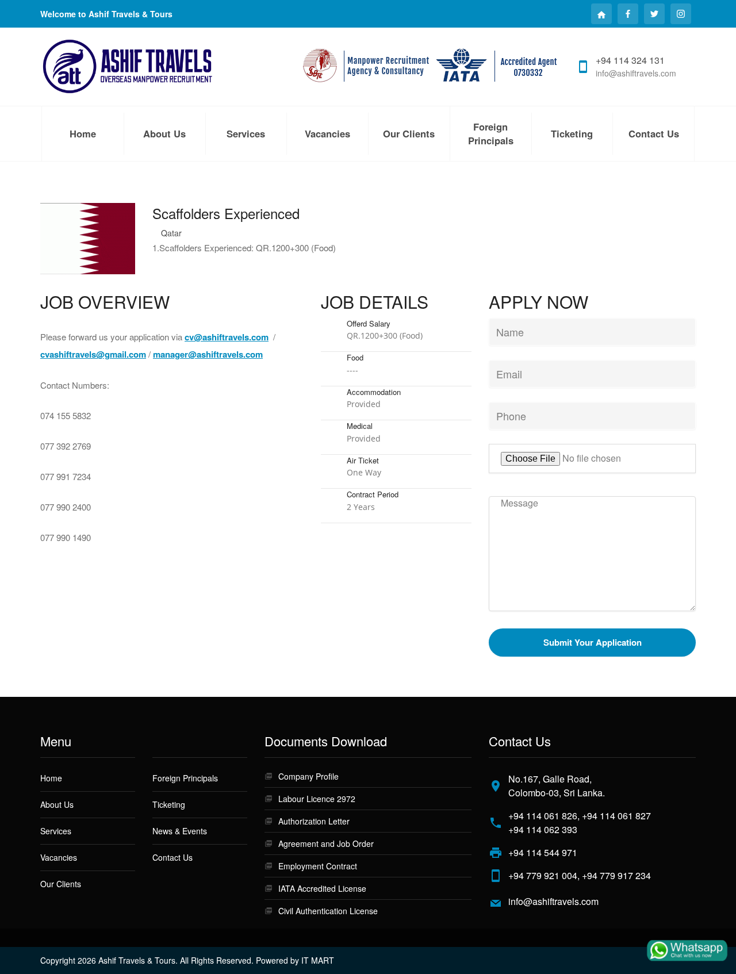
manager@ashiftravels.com (208, 354)
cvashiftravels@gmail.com (93, 354)
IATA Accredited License (322, 888)
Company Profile (308, 776)
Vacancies (327, 133)
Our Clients (409, 133)
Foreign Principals (490, 134)
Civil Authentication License (328, 911)
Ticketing (168, 804)
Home (83, 133)
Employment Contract (317, 866)
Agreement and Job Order (326, 843)
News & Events (179, 831)
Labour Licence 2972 (316, 798)
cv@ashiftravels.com (227, 337)
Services (246, 133)
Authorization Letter (314, 821)
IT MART (317, 960)
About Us (164, 133)
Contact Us (653, 133)
